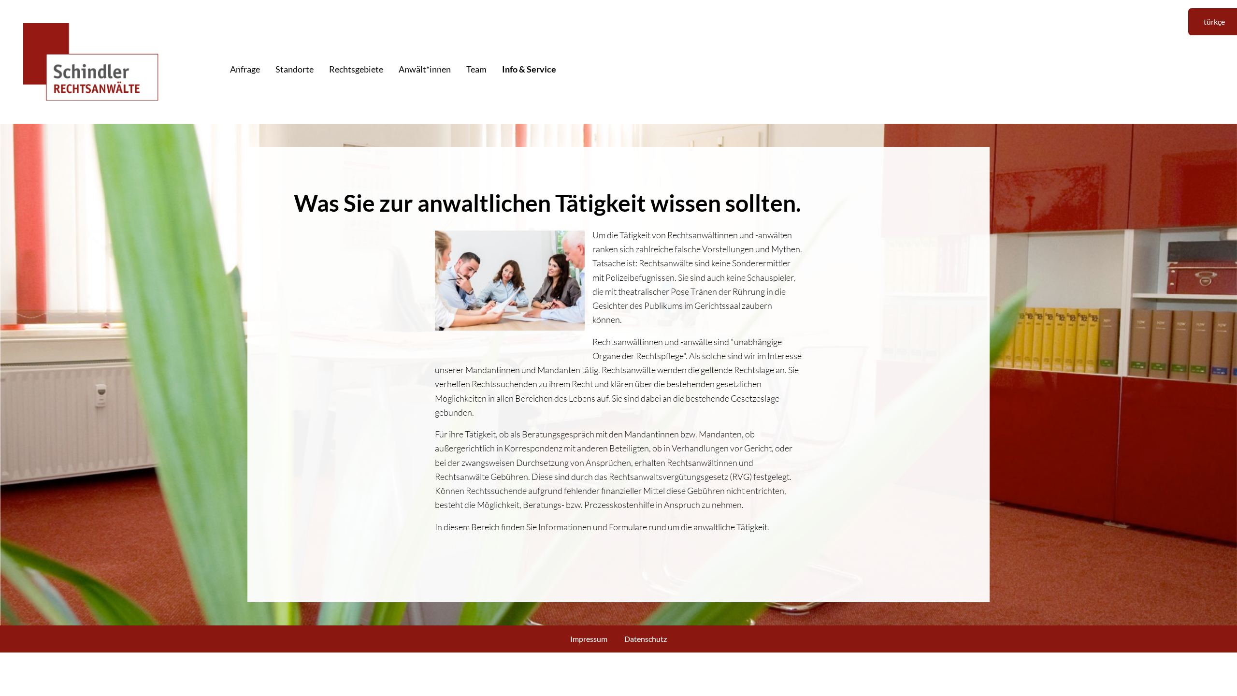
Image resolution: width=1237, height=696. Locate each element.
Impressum (588, 638)
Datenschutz (645, 638)
